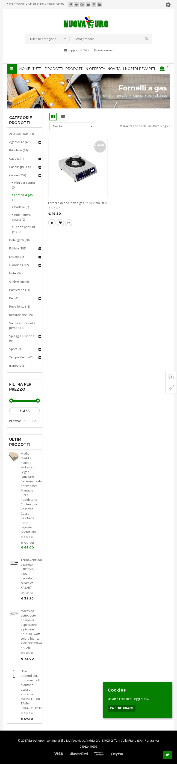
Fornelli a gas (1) (22, 197)
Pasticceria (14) (19, 290)
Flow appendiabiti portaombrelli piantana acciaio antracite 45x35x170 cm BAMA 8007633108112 (30, 689)
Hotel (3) (15, 273)
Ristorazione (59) (20, 315)
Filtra (25, 410)
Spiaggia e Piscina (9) (21, 338)
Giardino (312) (19, 265)
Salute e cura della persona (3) (22, 325)
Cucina (138, 95)
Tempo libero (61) (21, 357)
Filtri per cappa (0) (23, 184)
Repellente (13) (19, 306)
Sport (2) (15, 349)
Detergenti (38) (19, 240)
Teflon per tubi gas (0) (23, 229)
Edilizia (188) (17, 248)
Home (106, 95)
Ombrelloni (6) (19, 281)
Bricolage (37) (18, 150)
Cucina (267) (17, 175)
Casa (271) (16, 158)
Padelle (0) (21, 207)
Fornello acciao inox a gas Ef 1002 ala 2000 (77, 203)
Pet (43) (14, 298)
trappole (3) (17, 365)
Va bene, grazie (121, 708)
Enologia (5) (17, 257)
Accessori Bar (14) (21, 134)
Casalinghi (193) (20, 167)
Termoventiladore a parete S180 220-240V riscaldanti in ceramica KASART (30, 574)
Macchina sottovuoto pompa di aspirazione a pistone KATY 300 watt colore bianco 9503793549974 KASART (30, 629)
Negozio (121, 95)
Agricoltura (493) (20, 142)
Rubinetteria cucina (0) (22, 217)
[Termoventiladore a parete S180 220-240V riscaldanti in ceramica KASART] (13, 562)
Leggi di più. (141, 699)
